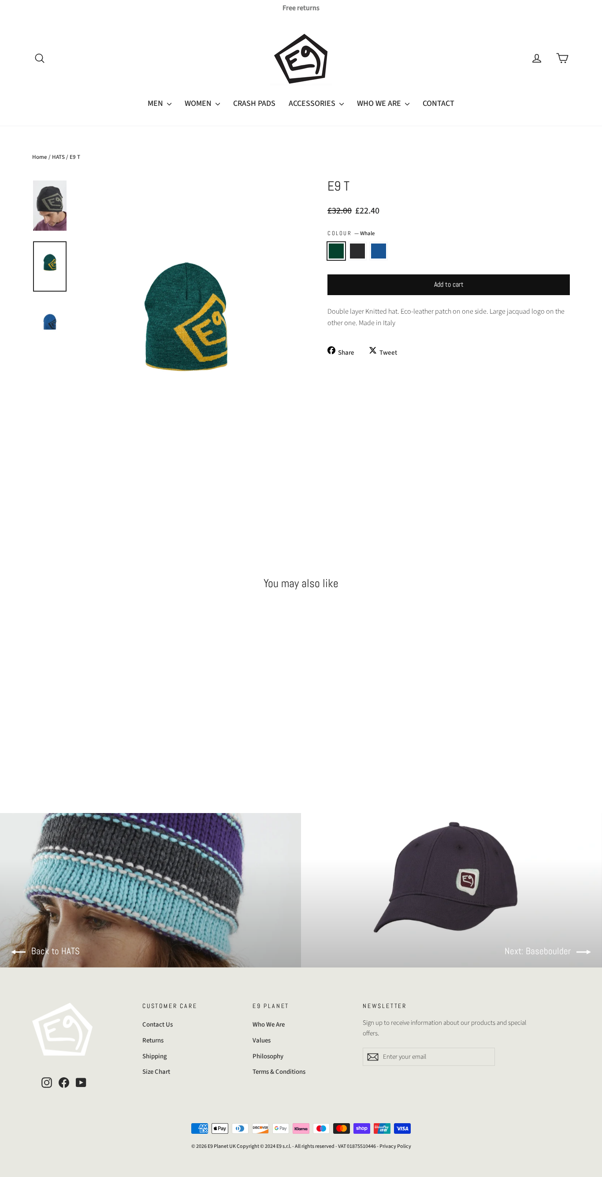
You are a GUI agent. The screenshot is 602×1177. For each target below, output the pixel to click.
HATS (58, 157)
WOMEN (199, 103)
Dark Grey (357, 251)
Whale (336, 251)
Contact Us (157, 1024)
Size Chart (156, 1071)
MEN (156, 103)
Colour (351, 233)
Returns (153, 1040)
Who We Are (269, 1024)
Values (262, 1040)
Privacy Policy (395, 1146)
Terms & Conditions (279, 1071)
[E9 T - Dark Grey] (48, 746)
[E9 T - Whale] (37, 746)
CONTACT (438, 103)
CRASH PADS (254, 103)
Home (39, 157)
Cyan (378, 251)
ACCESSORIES (313, 103)
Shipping (154, 1056)
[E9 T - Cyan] (59, 746)
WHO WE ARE (380, 103)
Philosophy (268, 1056)
